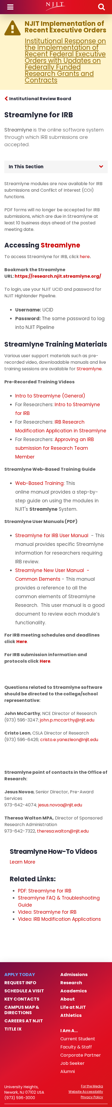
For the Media (92, 1086)
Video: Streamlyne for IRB (47, 912)
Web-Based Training (39, 483)
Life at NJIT (73, 1007)
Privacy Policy (92, 1097)
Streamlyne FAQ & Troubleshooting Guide (59, 901)
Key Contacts (21, 999)
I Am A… (69, 1030)
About (67, 999)
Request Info (20, 983)
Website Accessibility (86, 1092)
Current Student (77, 1039)
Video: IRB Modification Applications (59, 919)
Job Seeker (72, 1063)
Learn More (22, 862)
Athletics (71, 1015)
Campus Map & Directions (21, 1010)
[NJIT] (56, 6)
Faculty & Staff (76, 1047)
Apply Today (19, 974)
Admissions (74, 974)
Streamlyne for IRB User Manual (52, 535)
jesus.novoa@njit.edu (60, 805)
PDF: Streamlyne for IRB (44, 891)
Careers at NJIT (23, 1021)
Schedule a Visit (24, 991)
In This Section (26, 166)
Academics (73, 991)
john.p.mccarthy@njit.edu (67, 720)
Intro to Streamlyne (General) (50, 396)
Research (71, 983)
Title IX (12, 1029)
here (85, 256)
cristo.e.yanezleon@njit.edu (69, 739)
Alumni (67, 1071)
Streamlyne (89, 369)
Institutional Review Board (40, 99)
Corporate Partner (80, 1055)
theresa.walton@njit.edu (63, 831)
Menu (10, 7)
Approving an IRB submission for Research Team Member (54, 448)
